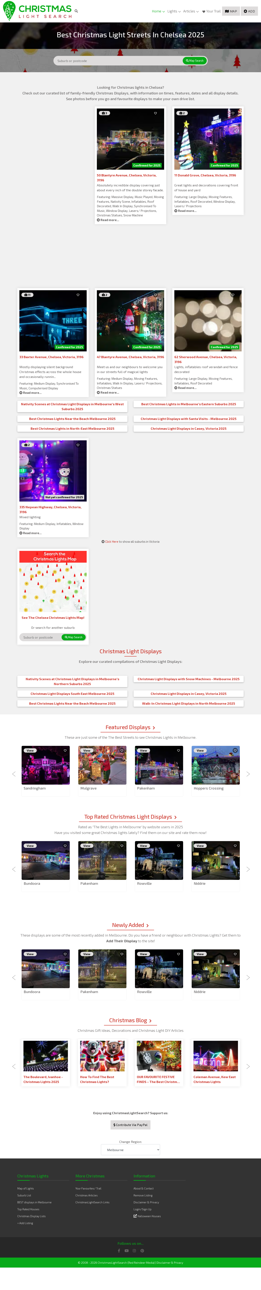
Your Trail (213, 11)
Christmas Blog (128, 1020)
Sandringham (35, 788)
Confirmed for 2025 (146, 165)
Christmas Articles (86, 1195)
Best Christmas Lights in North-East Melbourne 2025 (72, 428)
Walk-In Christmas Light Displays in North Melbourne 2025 (188, 703)
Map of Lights (25, 1188)
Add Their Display (122, 941)
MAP (233, 11)
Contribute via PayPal (131, 1125)
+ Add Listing (25, 1223)
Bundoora (32, 883)
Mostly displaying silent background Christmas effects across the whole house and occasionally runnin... (50, 372)
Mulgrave (88, 788)
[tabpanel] (45, 771)
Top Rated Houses (28, 1209)
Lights (172, 11)
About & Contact (144, 1188)
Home (156, 11)
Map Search (196, 60)
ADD (251, 11)
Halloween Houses (149, 1216)
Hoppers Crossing (209, 788)
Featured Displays (128, 727)
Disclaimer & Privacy (146, 1202)
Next (247, 772)
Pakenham (146, 788)
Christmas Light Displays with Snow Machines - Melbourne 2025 (189, 679)
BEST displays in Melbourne (34, 1202)
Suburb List (24, 1195)
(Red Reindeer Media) (141, 1262)
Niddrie (200, 883)
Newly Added (128, 924)
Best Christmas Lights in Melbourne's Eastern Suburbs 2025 (188, 404)
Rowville (144, 883)
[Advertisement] (53, 135)
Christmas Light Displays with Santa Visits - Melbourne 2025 (189, 419)
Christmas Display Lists (31, 1216)
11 (28, 295)
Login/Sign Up (143, 1209)
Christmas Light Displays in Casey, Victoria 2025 (189, 428)
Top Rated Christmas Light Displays (128, 816)
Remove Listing (143, 1195)
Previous (14, 772)
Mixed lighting (30, 517)
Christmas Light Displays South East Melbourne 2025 (72, 693)
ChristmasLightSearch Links (92, 1202)
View (30, 750)
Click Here (111, 541)
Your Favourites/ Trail (88, 1188)
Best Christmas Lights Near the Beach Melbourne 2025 (72, 419)
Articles (189, 11)
